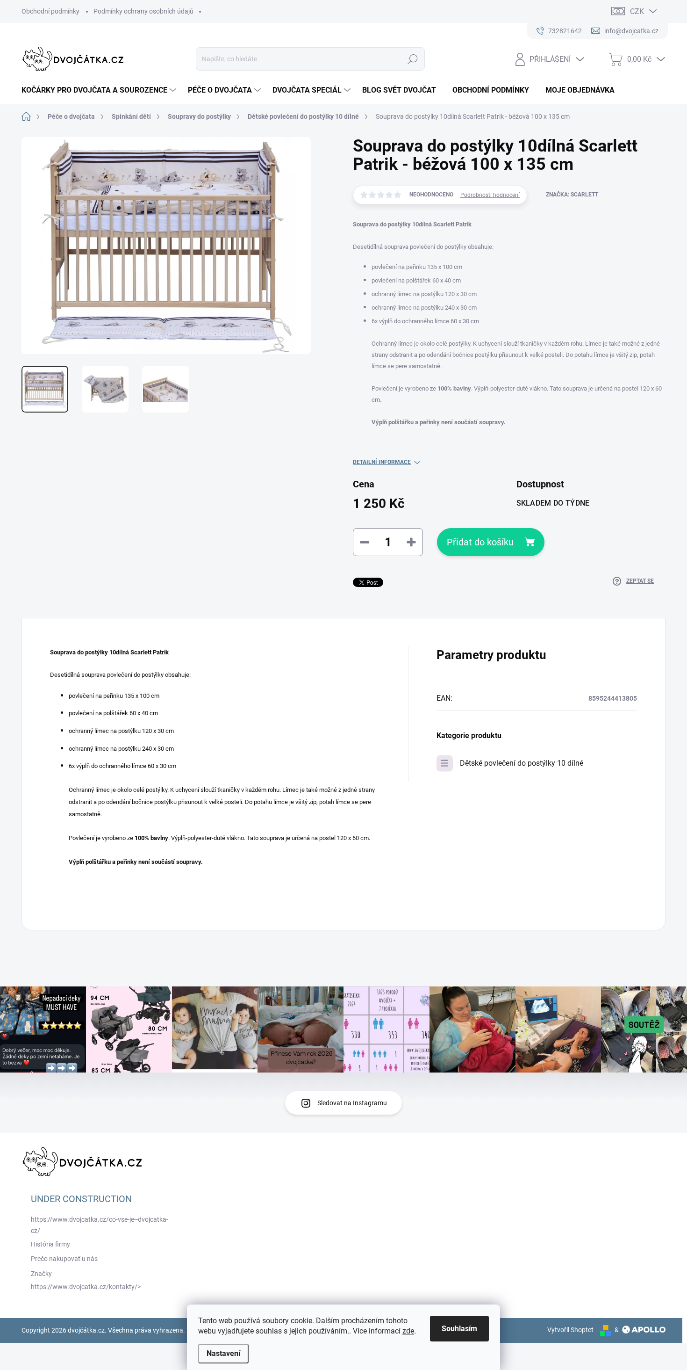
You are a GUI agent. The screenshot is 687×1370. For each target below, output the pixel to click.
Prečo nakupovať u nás (64, 1258)
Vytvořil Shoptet (570, 1330)
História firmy (50, 1244)
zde (408, 1331)
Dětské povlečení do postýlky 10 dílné (521, 763)
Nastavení (223, 1353)
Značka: (572, 194)
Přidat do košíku (480, 542)
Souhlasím (459, 1328)
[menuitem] (100, 90)
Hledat (412, 59)
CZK (637, 11)
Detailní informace (382, 462)
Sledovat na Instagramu (352, 1103)
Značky (41, 1273)
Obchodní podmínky (50, 11)
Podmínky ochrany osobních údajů (143, 11)
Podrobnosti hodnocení (490, 195)
